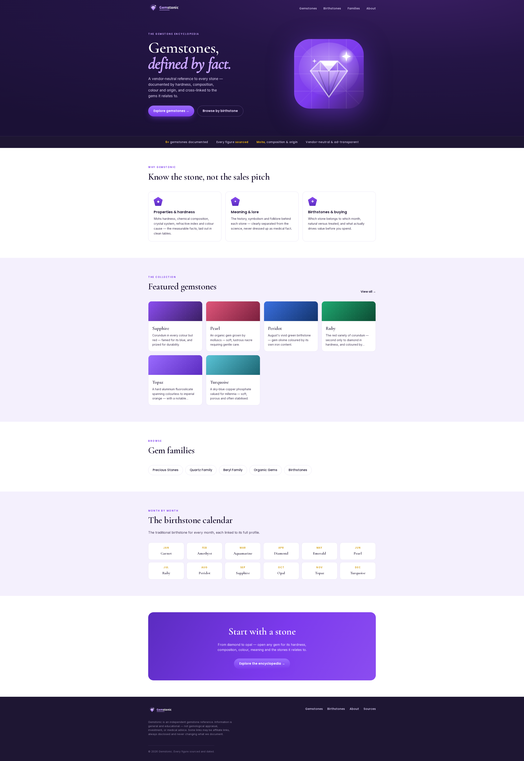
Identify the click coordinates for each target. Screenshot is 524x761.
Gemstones (308, 8)
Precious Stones (165, 470)
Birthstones (332, 8)
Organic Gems (265, 470)
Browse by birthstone (220, 111)
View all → (368, 292)
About (371, 8)
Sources (370, 709)
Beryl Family (233, 470)
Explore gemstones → (171, 111)
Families (354, 8)
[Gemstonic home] (166, 8)
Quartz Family (201, 470)
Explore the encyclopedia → (262, 663)
